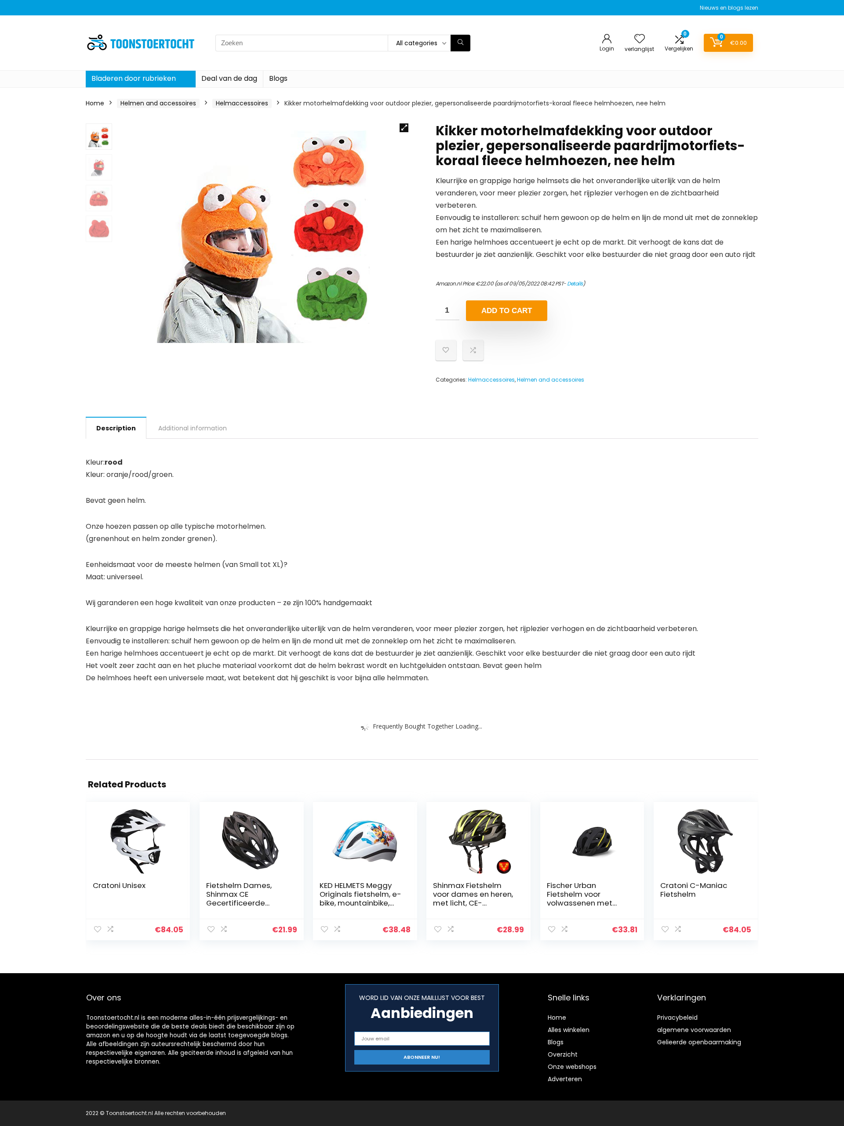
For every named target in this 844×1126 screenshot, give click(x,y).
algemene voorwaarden (694, 1029)
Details (575, 283)
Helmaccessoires (242, 103)
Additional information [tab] (192, 428)
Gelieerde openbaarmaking (699, 1042)
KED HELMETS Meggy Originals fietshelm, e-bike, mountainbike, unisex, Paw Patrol (360, 898)
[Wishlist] (639, 39)
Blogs (278, 78)
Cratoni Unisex (119, 885)
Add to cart (506, 311)
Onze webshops (572, 1066)
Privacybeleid (677, 1017)
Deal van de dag (229, 78)
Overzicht (563, 1054)
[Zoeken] (460, 43)
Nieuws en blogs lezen (729, 7)
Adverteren (565, 1079)
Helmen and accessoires (158, 103)
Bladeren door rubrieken (133, 78)
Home (95, 103)
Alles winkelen (568, 1029)
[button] (404, 127)
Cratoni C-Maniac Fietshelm (693, 889)
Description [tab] (116, 428)
